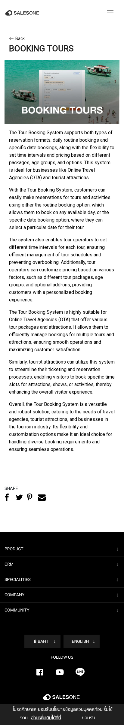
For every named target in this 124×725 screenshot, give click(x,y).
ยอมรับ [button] (88, 718)
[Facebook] (39, 672)
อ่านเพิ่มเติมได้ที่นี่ (46, 718)
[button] (110, 12)
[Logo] (23, 13)
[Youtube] (59, 672)
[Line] (80, 672)
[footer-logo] (62, 699)
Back (20, 38)
